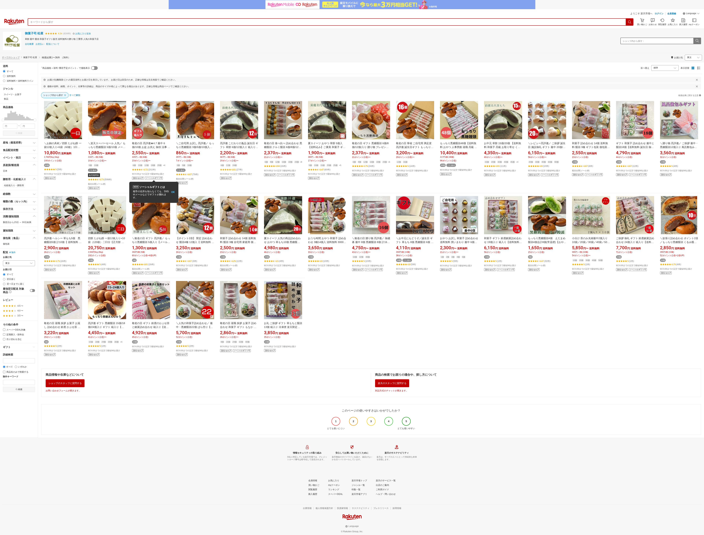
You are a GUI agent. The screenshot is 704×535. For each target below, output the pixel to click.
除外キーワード (10, 376)
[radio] (4, 71)
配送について (52, 44)
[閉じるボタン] (697, 80)
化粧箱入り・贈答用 (14, 185)
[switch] (32, 290)
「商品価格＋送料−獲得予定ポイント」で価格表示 (65, 68)
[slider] (3, 120)
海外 (13, 252)
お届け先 (7, 257)
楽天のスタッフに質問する (392, 383)
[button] (691, 14)
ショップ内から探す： (634, 41)
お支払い (40, 44)
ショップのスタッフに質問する (65, 383)
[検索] (629, 22)
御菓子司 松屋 (34, 33)
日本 (5, 171)
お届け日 (7, 269)
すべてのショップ (11, 57)
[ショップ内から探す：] (697, 41)
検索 (20, 133)
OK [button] (173, 192)
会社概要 (29, 44)
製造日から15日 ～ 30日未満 (17, 222)
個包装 (6, 244)
